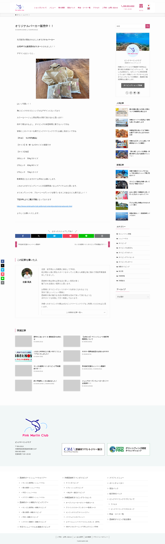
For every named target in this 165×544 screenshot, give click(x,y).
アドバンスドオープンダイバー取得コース (81, 507)
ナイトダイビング (72, 483)
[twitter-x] (127, 92)
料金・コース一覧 (116, 514)
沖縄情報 (122, 276)
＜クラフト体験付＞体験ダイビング (33, 522)
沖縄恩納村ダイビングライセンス (78, 497)
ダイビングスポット (126, 252)
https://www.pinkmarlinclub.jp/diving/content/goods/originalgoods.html (44, 206)
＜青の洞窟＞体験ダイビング (31, 512)
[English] (148, 8)
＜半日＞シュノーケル (29, 492)
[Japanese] (148, 5)
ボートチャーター (116, 483)
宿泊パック (113, 488)
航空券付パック (115, 494)
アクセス (114, 504)
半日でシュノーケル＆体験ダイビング (35, 527)
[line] (134, 92)
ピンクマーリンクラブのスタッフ (122, 509)
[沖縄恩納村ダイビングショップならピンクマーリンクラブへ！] (19, 8)
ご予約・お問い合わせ (64, 537)
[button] (23, 236)
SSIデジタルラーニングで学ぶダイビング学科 (82, 527)
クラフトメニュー (116, 478)
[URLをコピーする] (102, 236)
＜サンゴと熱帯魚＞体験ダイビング (33, 507)
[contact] (138, 92)
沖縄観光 (122, 281)
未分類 (121, 271)
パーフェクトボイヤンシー (75, 517)
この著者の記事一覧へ (74, 312)
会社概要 (88, 537)
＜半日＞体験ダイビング (29, 517)
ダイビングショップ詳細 (133, 85)
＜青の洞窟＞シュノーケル (30, 488)
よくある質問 (78, 537)
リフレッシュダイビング (74, 488)
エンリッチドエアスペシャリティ (77, 512)
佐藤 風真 (27, 282)
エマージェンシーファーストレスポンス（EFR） (83, 522)
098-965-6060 (128, 6)
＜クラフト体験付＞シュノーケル (33, 497)
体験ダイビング (124, 267)
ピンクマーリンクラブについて (122, 499)
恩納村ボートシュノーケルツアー (33, 478)
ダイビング (122, 243)
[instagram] (130, 92)
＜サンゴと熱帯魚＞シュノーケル (33, 483)
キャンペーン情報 (125, 234)
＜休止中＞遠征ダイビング (75, 492)
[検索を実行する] (147, 26)
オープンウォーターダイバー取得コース (80, 503)
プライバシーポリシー (100, 537)
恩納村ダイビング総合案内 (120, 519)
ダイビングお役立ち (126, 248)
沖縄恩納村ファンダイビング (76, 478)
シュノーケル (123, 238)
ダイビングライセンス (126, 257)
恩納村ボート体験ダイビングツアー (34, 502)
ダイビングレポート (126, 262)
